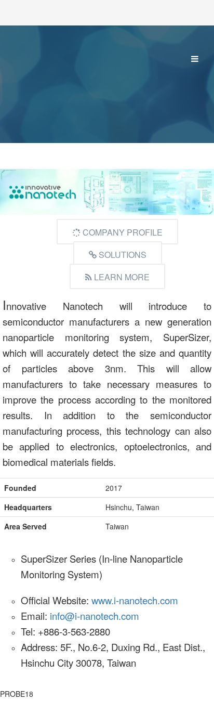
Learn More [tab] (121, 277)
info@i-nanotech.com (94, 615)
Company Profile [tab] (122, 232)
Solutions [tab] (121, 255)
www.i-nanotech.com (134, 600)
